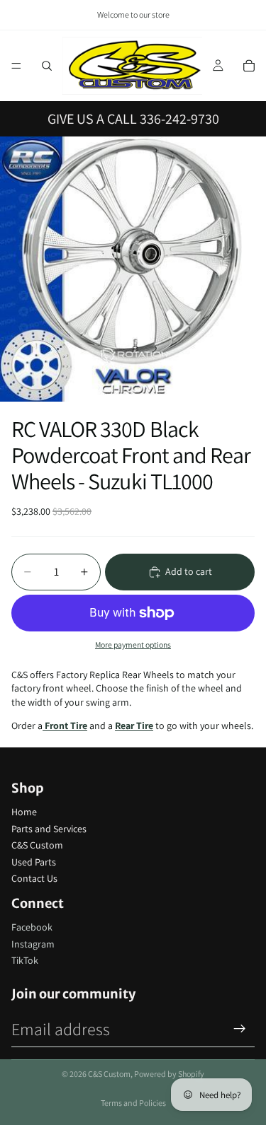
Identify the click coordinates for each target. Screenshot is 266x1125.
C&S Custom (37, 845)
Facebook (31, 927)
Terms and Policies (133, 1102)
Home (24, 811)
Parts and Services (49, 828)
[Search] (46, 65)
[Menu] (16, 65)
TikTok (24, 960)
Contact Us (34, 878)
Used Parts (33, 862)
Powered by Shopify (169, 1073)
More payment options (133, 644)
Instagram (33, 944)
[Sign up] (240, 1029)
